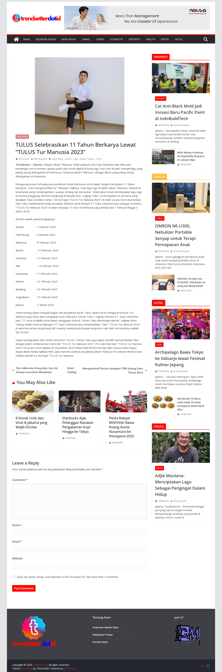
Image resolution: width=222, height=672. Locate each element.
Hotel (179, 39)
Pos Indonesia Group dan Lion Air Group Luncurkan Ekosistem (46, 370)
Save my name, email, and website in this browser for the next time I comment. (67, 577)
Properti (134, 39)
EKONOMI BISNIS (46, 39)
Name (17, 525)
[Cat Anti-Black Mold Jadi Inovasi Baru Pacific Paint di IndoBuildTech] (181, 78)
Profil (165, 39)
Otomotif (116, 39)
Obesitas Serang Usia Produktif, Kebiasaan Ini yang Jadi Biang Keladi (191, 282)
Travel (86, 39)
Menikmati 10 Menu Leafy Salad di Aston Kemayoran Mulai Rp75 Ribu (190, 404)
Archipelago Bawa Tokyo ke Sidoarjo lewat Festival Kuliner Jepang (180, 358)
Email (17, 541)
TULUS (99, 158)
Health (150, 39)
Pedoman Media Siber (106, 627)
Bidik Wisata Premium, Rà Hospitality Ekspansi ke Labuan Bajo (190, 156)
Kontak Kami (100, 642)
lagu (76, 158)
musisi (90, 158)
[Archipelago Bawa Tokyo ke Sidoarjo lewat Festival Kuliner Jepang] (181, 324)
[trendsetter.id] (16, 39)
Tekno (100, 39)
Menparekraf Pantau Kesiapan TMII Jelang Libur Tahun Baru (113, 370)
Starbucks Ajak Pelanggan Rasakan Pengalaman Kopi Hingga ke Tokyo (77, 425)
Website (17, 558)
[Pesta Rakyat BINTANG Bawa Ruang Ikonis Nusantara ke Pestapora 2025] (126, 392)
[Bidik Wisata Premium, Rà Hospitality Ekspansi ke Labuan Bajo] (163, 158)
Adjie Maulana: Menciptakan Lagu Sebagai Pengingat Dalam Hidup (180, 485)
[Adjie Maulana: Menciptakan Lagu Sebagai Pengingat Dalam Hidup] (181, 447)
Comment (19, 480)
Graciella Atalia (180, 371)
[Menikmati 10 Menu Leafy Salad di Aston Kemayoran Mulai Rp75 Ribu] (163, 406)
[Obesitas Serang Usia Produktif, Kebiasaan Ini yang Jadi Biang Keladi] (163, 284)
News (26, 39)
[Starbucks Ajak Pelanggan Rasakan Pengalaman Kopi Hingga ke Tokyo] (79, 392)
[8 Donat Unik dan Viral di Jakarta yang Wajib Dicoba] (33, 392)
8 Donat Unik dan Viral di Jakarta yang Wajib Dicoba (31, 422)
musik (83, 158)
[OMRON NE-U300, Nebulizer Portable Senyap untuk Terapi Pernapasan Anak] (181, 198)
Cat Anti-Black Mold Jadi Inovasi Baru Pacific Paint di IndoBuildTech (180, 112)
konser (68, 158)
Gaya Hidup (68, 39)
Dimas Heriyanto (181, 125)
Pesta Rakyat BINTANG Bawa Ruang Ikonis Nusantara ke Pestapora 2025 (121, 427)
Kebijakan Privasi (103, 634)
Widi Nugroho (40, 158)
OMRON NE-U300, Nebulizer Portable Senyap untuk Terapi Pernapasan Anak (175, 235)
